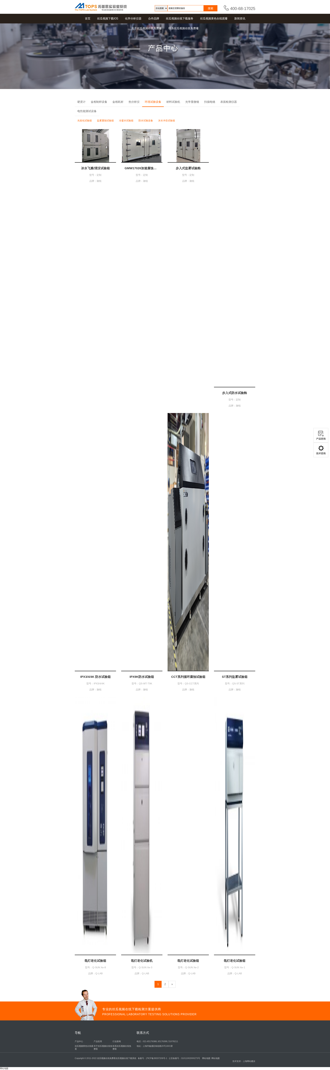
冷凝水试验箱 (126, 120)
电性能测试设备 (87, 111)
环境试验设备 (153, 101)
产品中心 (79, 1041)
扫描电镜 (209, 101)
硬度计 (81, 101)
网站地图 (206, 1058)
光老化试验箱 (84, 120)
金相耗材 (117, 101)
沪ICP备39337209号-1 (156, 1058)
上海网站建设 (249, 1061)
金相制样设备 (99, 101)
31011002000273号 (190, 1058)
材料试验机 (173, 101)
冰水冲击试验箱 (166, 120)
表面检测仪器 (228, 101)
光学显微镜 (192, 101)
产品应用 (98, 1041)
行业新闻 (117, 1041)
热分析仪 (134, 101)
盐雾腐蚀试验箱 (105, 120)
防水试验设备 (146, 120)
